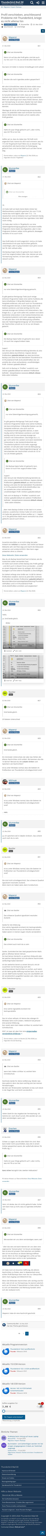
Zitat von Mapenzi (14, 183)
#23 (39, 278)
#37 (39, 1200)
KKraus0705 (11, 1438)
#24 (39, 394)
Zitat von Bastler (13, 910)
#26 (39, 610)
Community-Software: (13, 1527)
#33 (39, 997)
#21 (39, 46)
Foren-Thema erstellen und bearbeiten (14, 1506)
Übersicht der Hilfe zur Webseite (12, 1495)
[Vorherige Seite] (19, 1333)
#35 (39, 1109)
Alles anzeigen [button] (22, 196)
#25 (39, 538)
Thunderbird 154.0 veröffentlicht (22, 1349)
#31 (39, 857)
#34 (39, 1060)
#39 (39, 1309)
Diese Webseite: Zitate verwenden (15, 555)
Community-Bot (13, 1324)
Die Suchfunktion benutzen (10, 1499)
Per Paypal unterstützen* (13, 1417)
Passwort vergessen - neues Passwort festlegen (17, 1510)
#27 (39, 701)
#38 (39, 1228)
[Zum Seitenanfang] (42, 1533)
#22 (39, 177)
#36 (39, 1137)
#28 (39, 738)
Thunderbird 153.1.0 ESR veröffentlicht (24, 1369)
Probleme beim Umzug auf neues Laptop (23, 1436)
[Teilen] (43, 31)
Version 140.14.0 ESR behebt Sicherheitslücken (21, 1389)
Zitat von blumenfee (14, 52)
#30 (39, 831)
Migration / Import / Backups (16, 1440)
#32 (39, 904)
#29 (39, 789)
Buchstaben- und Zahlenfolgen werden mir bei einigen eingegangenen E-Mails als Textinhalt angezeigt (25, 1446)
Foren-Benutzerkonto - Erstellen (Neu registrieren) (17, 1502)
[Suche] (32, 3)
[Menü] (43, 3)
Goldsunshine (12, 1450)
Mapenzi (23, 156)
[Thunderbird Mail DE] (12, 3)
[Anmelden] (37, 3)
